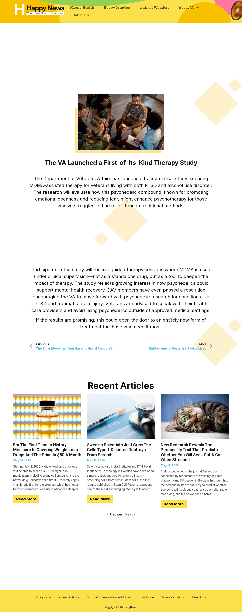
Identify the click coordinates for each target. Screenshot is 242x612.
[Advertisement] (121, 50)
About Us (186, 7)
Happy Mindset (117, 7)
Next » (130, 514)
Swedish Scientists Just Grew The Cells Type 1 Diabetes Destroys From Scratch (119, 449)
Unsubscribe (147, 597)
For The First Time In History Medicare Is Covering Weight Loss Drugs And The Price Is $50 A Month (47, 449)
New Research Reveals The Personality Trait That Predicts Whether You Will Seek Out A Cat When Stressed (191, 452)
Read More (26, 499)
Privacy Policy (199, 597)
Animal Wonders (154, 7)
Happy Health (82, 7)
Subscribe (81, 15)
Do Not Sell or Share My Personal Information (110, 597)
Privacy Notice (43, 597)
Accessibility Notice (68, 597)
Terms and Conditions (173, 597)
